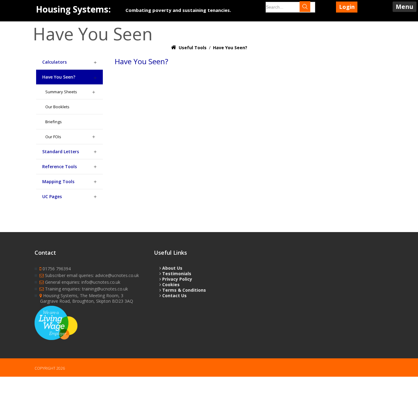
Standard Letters (60, 151)
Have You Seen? (58, 77)
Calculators (54, 62)
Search (310, 7)
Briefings (53, 121)
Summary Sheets (61, 91)
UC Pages (52, 196)
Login (347, 6)
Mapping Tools (58, 181)
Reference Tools (59, 166)
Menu (404, 6)
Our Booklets (57, 106)
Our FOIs (53, 136)
